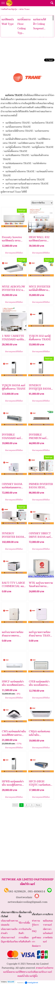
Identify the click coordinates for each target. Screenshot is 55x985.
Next (38, 805)
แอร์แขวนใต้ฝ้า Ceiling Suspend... (39, 24)
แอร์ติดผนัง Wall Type (8, 21)
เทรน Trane (24, 9)
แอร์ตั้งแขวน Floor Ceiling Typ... (24, 26)
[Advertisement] (28, 46)
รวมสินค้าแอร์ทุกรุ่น (9, 9)
